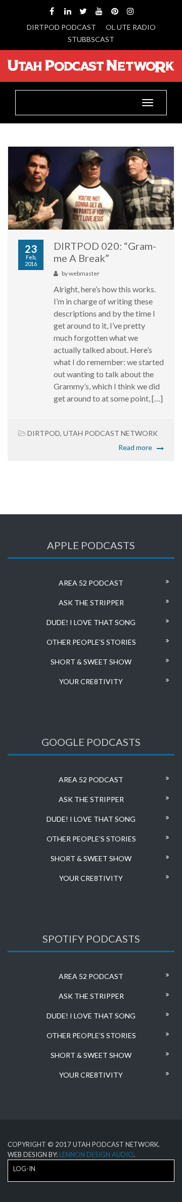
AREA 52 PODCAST (91, 582)
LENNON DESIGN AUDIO (96, 1154)
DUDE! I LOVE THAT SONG (91, 622)
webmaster (84, 273)
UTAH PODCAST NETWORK (110, 433)
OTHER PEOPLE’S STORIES (91, 642)
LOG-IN (24, 1169)
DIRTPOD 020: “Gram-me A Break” (105, 252)
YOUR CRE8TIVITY (91, 681)
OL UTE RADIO (131, 27)
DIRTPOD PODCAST (61, 27)
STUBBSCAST (91, 39)
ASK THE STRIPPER (91, 602)
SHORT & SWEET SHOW (91, 661)
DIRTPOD (43, 433)
